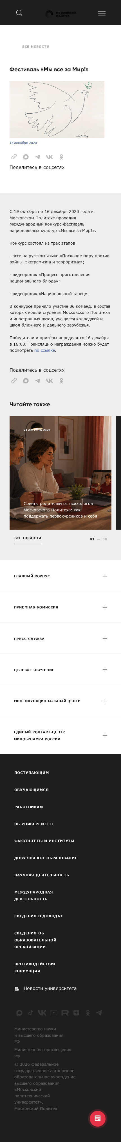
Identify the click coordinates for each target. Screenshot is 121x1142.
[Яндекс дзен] (76, 1013)
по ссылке (44, 350)
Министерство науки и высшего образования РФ (38, 1035)
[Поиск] (19, 13)
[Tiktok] (31, 1013)
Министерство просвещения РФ (42, 1052)
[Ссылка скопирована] (14, 156)
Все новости (36, 46)
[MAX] (19, 1013)
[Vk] (42, 1013)
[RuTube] (65, 1013)
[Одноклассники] (88, 1013)
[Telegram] (99, 1013)
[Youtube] (53, 1013)
